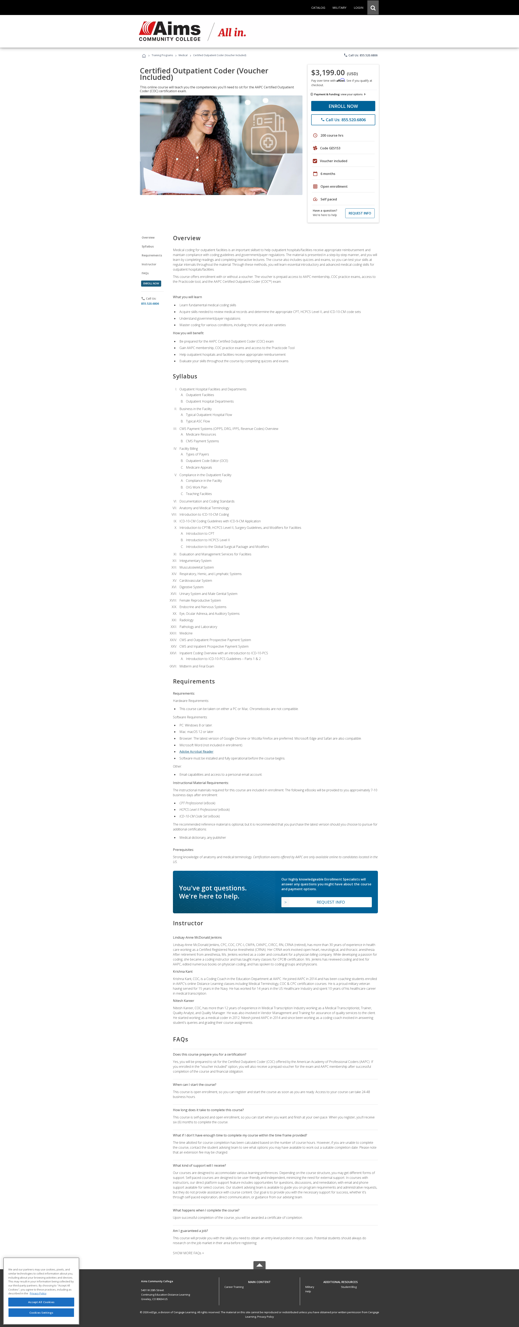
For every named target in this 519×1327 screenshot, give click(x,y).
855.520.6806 (150, 303)
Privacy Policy (265, 1316)
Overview (148, 237)
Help (308, 1291)
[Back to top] (259, 1281)
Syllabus (148, 246)
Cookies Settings (41, 1312)
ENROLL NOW (343, 106)
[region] (41, 1291)
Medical (183, 55)
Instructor (149, 264)
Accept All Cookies (41, 1302)
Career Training (233, 1287)
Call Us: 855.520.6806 (360, 55)
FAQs (145, 273)
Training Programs (162, 55)
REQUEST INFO (360, 213)
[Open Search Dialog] (373, 7)
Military (309, 1287)
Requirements (152, 255)
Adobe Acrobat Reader (196, 751)
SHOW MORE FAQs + (188, 1253)
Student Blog (349, 1287)
